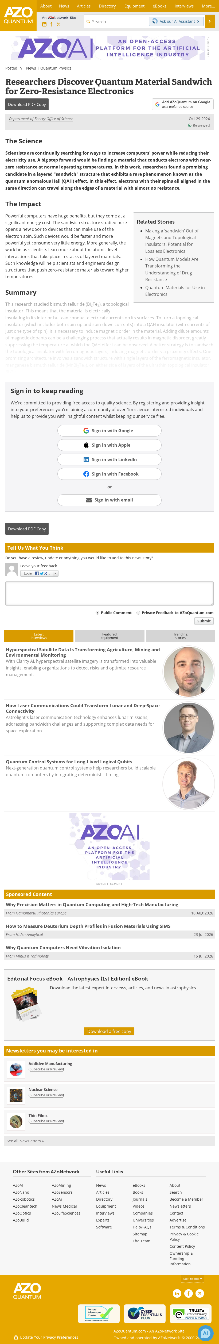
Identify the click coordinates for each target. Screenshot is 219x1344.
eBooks (139, 1185)
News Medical (64, 1206)
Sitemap (140, 1233)
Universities (143, 1220)
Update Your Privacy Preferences (48, 1337)
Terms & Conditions (187, 1227)
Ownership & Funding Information (181, 1258)
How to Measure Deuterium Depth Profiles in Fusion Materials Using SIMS (88, 926)
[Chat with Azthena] (206, 1333)
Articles (103, 1192)
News (31, 68)
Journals (140, 1199)
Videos (138, 1206)
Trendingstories (180, 636)
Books (138, 1192)
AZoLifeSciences (66, 1213)
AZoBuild (21, 1220)
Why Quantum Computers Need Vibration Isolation (63, 947)
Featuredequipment (109, 636)
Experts (103, 1220)
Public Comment (116, 612)
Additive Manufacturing (50, 1063)
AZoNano (21, 1192)
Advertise (178, 1220)
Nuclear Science (43, 1089)
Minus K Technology (32, 956)
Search (176, 1192)
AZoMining (61, 1185)
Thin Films (38, 1115)
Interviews (105, 1213)
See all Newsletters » (25, 1140)
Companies (143, 1213)
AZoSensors (62, 1192)
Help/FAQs (142, 1227)
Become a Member (186, 1199)
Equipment (106, 1206)
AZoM (18, 1185)
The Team (141, 1240)
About (175, 1185)
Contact (176, 1213)
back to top (191, 1278)
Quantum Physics (56, 68)
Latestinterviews (39, 636)
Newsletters (180, 1206)
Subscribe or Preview (46, 1069)
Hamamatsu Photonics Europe (41, 913)
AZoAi (57, 1199)
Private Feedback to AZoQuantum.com (178, 612)
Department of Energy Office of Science (41, 118)
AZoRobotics (24, 1199)
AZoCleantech (25, 1206)
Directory (104, 1199)
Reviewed (201, 125)
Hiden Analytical (29, 934)
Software (104, 1227)
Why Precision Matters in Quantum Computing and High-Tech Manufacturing (92, 904)
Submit (204, 620)
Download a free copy (109, 1031)
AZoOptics (22, 1213)
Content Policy (182, 1246)
